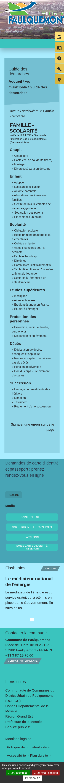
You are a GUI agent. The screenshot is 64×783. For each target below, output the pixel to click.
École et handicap (25, 256)
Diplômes (20, 260)
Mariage (19, 164)
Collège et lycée (24, 243)
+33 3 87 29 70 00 (19, 655)
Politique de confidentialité (27, 747)
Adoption (19, 182)
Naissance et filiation (27, 186)
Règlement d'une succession (32, 406)
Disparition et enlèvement (30, 335)
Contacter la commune (26, 633)
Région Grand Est (19, 716)
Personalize (32, 778)
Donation (20, 397)
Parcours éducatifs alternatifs (32, 264)
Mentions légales (18, 739)
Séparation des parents (29, 212)
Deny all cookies (47, 772)
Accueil (15, 81)
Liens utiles (15, 681)
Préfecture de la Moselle (23, 722)
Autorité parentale (25, 191)
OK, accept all (19, 772)
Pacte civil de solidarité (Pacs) (33, 160)
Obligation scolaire (26, 230)
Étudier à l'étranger (26, 308)
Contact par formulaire (23, 661)
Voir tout (50, 568)
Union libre (21, 155)
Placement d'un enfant (28, 216)
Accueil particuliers (24, 111)
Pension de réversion (27, 366)
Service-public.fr (17, 727)
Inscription (20, 296)
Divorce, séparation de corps (32, 168)
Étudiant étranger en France (31, 304)
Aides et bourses (24, 300)
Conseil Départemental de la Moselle (27, 708)
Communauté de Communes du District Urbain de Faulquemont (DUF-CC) (29, 695)
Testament (20, 402)
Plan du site (39, 755)
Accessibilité (16, 755)
